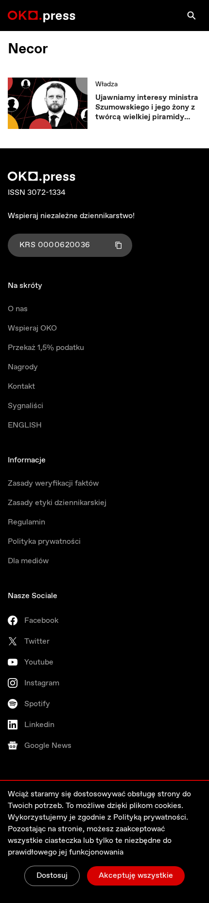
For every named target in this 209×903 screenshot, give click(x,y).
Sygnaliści (25, 406)
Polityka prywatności (44, 542)
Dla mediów (28, 561)
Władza (106, 84)
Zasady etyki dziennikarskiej (57, 503)
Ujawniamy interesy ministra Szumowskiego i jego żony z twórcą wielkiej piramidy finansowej (146, 107)
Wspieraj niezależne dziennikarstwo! (71, 216)
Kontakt (21, 386)
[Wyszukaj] (191, 15)
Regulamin (26, 522)
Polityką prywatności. (150, 817)
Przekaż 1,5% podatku (46, 348)
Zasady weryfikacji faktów (53, 483)
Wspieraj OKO (32, 328)
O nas (18, 309)
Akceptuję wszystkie (136, 876)
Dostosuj (52, 876)
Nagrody (23, 367)
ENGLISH (25, 425)
